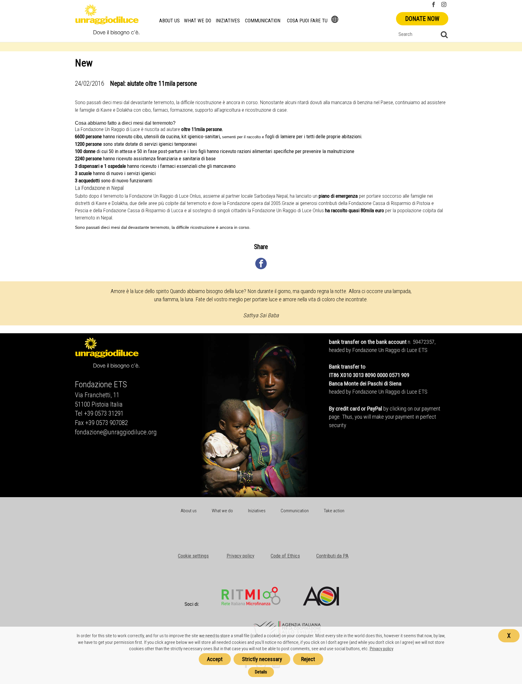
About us (169, 21)
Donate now (422, 18)
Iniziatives (228, 21)
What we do (197, 21)
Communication (262, 21)
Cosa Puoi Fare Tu (307, 21)
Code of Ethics (285, 556)
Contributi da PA (332, 556)
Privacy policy (240, 556)
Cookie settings (193, 556)
